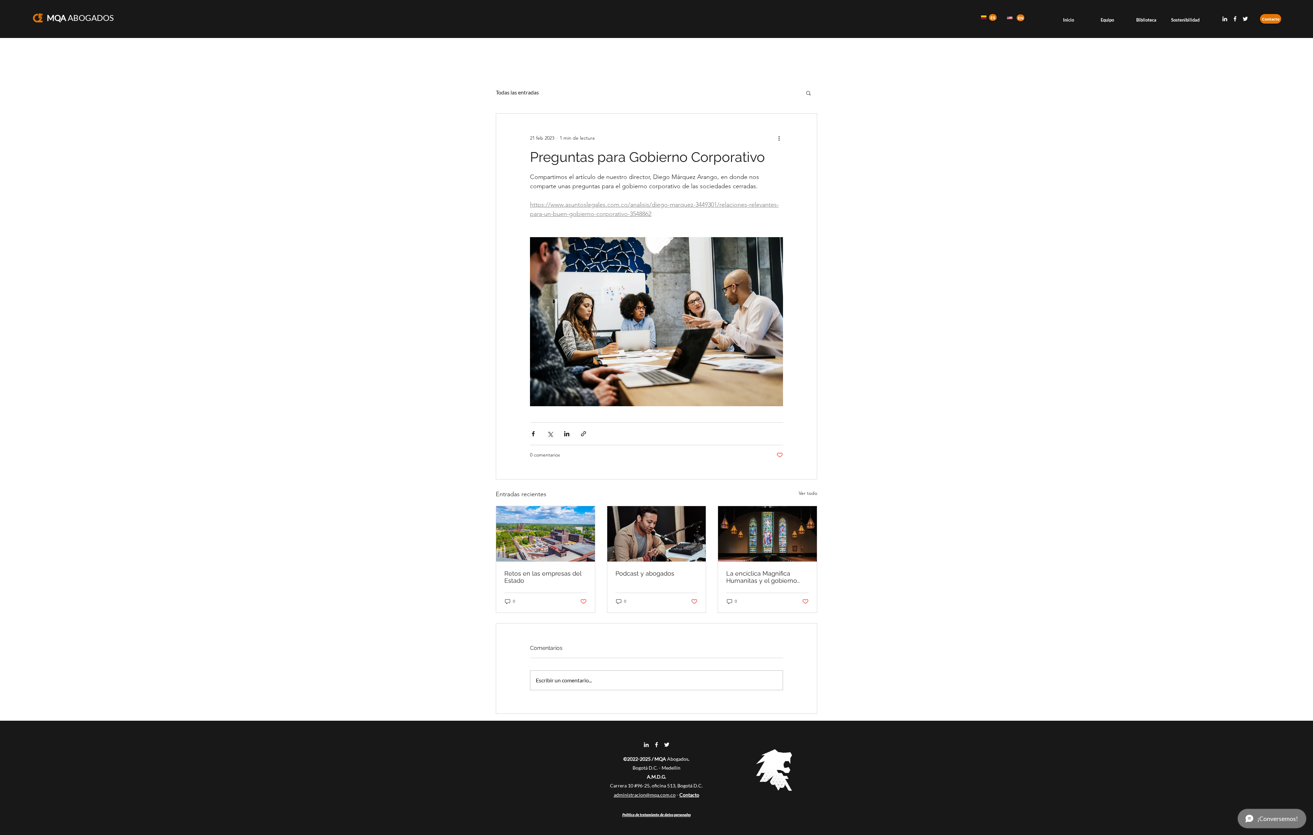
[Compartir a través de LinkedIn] (566, 434)
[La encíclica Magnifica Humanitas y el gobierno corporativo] (767, 534)
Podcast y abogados (644, 573)
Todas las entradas (517, 92)
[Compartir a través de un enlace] (583, 434)
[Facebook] (1235, 18)
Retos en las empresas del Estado (542, 577)
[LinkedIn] (1224, 18)
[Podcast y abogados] (656, 534)
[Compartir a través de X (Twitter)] (550, 434)
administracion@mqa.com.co (645, 795)
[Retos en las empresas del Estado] (545, 534)
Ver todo (808, 493)
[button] (808, 92)
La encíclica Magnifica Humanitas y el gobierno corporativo (761, 577)
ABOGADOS (80, 18)
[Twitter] (1245, 18)
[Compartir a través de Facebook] (533, 434)
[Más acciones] (779, 138)
